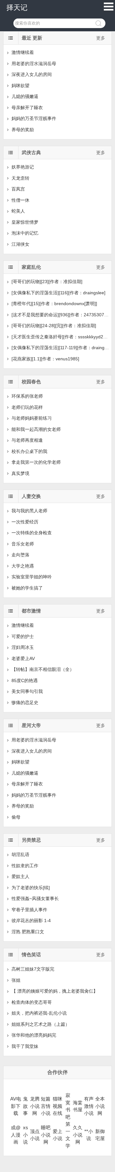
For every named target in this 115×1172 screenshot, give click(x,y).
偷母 (16, 817)
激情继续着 (23, 52)
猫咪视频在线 (57, 1106)
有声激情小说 (89, 1106)
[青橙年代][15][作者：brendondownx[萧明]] (54, 303)
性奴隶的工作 (25, 865)
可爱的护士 (23, 636)
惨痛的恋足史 (25, 702)
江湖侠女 (20, 244)
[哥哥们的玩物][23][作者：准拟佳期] (47, 281)
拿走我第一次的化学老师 (36, 462)
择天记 (16, 7)
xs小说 (25, 1135)
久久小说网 (77, 1135)
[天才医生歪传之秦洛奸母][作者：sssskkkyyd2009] (62, 336)
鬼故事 (25, 1106)
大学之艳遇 (23, 565)
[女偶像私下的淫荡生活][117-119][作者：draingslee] (63, 347)
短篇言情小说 (45, 1106)
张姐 (16, 980)
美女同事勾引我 (27, 691)
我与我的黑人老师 (29, 510)
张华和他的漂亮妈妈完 (34, 1035)
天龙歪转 (20, 178)
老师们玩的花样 (27, 407)
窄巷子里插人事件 (29, 909)
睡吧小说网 (45, 1135)
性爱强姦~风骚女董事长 (35, 898)
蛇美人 (18, 211)
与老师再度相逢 (27, 440)
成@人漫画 (15, 1135)
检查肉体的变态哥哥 (32, 1002)
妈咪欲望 (20, 85)
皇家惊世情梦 (25, 222)
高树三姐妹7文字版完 (33, 969)
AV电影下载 (15, 1106)
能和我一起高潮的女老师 (36, 429)
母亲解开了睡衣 (27, 107)
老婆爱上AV (23, 658)
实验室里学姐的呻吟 (32, 576)
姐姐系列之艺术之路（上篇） (41, 1024)
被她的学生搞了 (27, 587)
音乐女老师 (23, 543)
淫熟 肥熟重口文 (28, 931)
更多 (100, 38)
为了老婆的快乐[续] (31, 887)
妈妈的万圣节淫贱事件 (34, 118)
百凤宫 (18, 189)
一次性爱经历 (25, 521)
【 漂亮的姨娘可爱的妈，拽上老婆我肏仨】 (55, 991)
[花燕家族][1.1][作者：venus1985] (45, 358)
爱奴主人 (20, 876)
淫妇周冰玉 (23, 647)
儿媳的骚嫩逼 (25, 96)
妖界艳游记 (23, 166)
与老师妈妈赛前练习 (32, 418)
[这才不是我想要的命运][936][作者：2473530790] (61, 314)
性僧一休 (20, 200)
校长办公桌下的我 (29, 451)
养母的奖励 (23, 129)
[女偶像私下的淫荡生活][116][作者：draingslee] (58, 292)
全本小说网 (100, 1106)
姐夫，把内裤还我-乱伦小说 (39, 1013)
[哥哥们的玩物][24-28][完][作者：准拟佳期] (54, 325)
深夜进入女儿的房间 (32, 74)
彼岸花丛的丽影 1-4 (31, 920)
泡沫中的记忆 (25, 233)
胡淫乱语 (20, 854)
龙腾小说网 (35, 1106)
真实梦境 (20, 473)
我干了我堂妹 (25, 1046)
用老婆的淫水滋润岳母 (34, 63)
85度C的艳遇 (25, 680)
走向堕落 (20, 554)
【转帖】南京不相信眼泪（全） (43, 669)
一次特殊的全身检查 (32, 532)
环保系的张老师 (27, 396)
